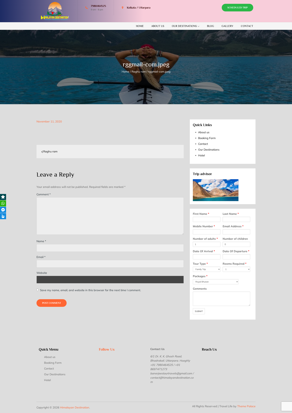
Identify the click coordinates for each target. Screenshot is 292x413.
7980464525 (98, 5)
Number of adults (205, 238)
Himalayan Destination (74, 407)
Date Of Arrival (204, 251)
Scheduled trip (237, 7)
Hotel (201, 155)
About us (157, 26)
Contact (247, 26)
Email (40, 257)
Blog (210, 26)
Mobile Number (204, 226)
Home (140, 26)
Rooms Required (234, 263)
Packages (200, 276)
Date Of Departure (236, 251)
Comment (43, 194)
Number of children (235, 238)
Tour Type (200, 263)
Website (41, 273)
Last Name (231, 214)
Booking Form (207, 138)
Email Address (233, 226)
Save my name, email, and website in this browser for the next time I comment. (90, 290)
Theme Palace (246, 406)
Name (41, 241)
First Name (201, 214)
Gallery (227, 26)
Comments (200, 288)
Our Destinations (184, 26)
